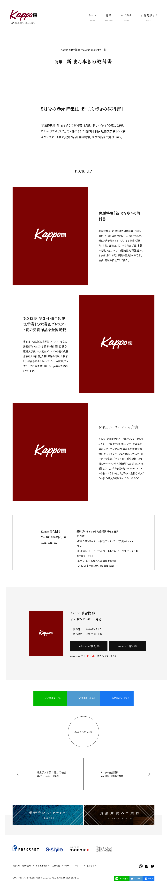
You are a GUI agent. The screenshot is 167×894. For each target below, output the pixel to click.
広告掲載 (56, 866)
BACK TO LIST (84, 731)
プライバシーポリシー (73, 866)
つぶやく (137, 879)
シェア (150, 879)
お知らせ (16, 866)
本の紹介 (126, 17)
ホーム (92, 17)
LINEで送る (123, 879)
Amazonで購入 (125, 646)
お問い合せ (26, 866)
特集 (109, 17)
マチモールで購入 (87, 646)
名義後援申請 (41, 866)
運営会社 (90, 866)
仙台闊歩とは (149, 17)
